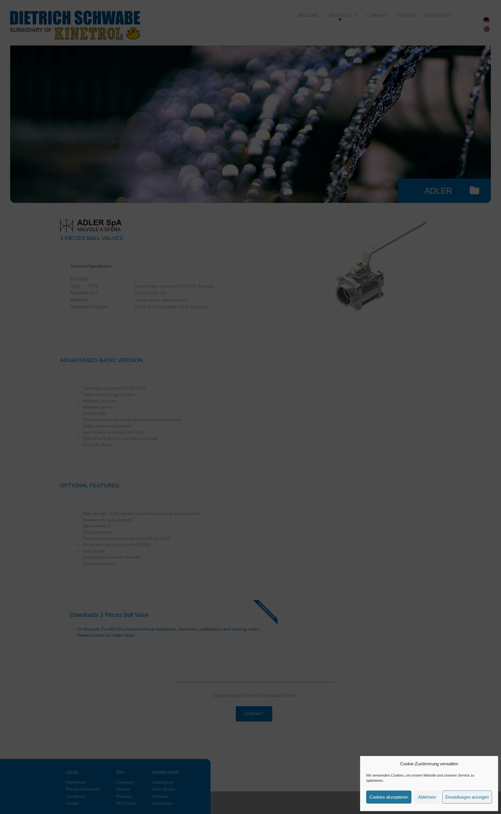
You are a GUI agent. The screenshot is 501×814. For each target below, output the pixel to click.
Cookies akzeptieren (388, 797)
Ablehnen (427, 797)
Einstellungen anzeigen (467, 797)
